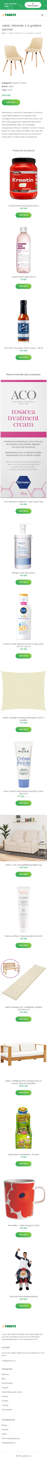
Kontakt (5, 1429)
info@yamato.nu (9, 1361)
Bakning (5, 1374)
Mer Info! (11, 102)
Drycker (5, 1387)
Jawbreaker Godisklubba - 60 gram (23, 1154)
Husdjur (5, 1396)
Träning (5, 1405)
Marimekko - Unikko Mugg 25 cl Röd (23, 1225)
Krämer (23, 83)
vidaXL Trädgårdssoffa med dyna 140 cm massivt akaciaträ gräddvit (23, 1082)
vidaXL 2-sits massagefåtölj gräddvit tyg (23, 865)
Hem (4, 33)
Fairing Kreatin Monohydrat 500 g (24, 206)
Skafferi (16, 83)
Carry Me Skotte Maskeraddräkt (23, 1296)
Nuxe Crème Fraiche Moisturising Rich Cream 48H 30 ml (23, 792)
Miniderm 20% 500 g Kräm (23, 573)
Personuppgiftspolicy (11, 1438)
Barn (4, 1379)
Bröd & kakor (7, 1383)
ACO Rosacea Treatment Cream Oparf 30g (23, 501)
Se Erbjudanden (33, 5)
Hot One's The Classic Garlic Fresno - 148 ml (23, 348)
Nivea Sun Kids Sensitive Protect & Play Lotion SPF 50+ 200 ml (23, 645)
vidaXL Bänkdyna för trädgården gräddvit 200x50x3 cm (23, 1008)
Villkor (4, 1434)
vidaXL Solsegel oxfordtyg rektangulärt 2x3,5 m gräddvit (23, 718)
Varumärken (7, 1409)
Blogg (4, 1425)
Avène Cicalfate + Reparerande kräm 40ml (23, 936)
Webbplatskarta (8, 1443)
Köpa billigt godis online (12, 1392)
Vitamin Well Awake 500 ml (23, 277)
